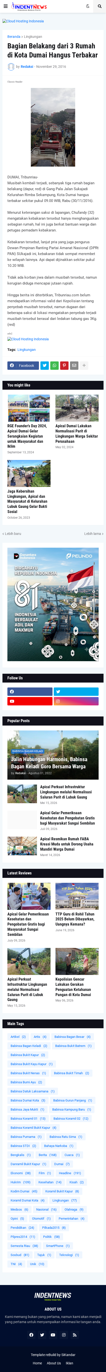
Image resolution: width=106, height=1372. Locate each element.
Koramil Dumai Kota (28, 1200)
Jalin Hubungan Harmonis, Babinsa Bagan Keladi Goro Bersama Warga (49, 763)
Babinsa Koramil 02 (70, 1118)
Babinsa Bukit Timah (71, 1073)
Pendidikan (22, 1227)
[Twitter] (44, 365)
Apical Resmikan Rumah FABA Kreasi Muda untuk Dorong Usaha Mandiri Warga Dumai (66, 844)
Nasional (46, 1209)
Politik (51, 1237)
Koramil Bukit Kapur (62, 1191)
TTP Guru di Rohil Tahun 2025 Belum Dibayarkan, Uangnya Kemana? (74, 919)
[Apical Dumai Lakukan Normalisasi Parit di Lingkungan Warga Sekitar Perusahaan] (77, 408)
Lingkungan (33, 36)
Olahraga (74, 1209)
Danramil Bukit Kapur (28, 1164)
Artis (40, 1037)
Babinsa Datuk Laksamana (33, 1091)
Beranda (13, 36)
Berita (48, 1155)
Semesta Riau (24, 1246)
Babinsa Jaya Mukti (27, 1109)
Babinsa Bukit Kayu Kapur (32, 1064)
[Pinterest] (64, 365)
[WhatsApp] (54, 365)
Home (37, 1363)
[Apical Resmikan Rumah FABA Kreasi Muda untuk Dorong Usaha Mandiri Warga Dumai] (22, 846)
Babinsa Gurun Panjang (72, 1100)
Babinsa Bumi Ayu (26, 1082)
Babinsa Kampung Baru (71, 1109)
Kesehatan (50, 1182)
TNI (16, 1264)
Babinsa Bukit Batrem (73, 1046)
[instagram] (76, 701)
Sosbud (20, 1255)
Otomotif (41, 1218)
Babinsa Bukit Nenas (28, 1073)
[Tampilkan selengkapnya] (84, 365)
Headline (70, 1173)
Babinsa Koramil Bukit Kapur (33, 1127)
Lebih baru (13, 534)
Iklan (69, 1363)
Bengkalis (21, 1155)
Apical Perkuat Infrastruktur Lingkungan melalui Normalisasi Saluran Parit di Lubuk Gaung (66, 792)
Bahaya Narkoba (58, 1146)
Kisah (77, 1182)
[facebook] (30, 691)
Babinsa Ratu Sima (66, 1137)
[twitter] (76, 691)
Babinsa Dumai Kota (28, 1100)
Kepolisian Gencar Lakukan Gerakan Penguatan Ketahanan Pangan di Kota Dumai (73, 987)
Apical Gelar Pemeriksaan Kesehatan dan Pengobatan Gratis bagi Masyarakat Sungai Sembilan (67, 818)
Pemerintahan (72, 1218)
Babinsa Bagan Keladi (29, 1046)
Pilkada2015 (54, 1227)
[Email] (74, 365)
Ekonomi (21, 1173)
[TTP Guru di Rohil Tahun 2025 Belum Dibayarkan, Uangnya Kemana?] (77, 896)
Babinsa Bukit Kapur (28, 1055)
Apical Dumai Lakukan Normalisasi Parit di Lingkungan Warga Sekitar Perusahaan (76, 433)
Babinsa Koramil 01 (28, 1118)
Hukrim (21, 1182)
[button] (5, 6)
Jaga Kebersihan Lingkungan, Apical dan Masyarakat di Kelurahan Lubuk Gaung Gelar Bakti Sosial (27, 501)
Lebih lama (92, 534)
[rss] (75, 1335)
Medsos (19, 1209)
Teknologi (69, 1255)
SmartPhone (58, 1246)
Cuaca (72, 1155)
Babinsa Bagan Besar (72, 1037)
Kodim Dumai (24, 1191)
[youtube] (30, 701)
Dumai (62, 1164)
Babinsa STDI (23, 1146)
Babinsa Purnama (26, 1137)
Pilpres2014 (23, 1237)
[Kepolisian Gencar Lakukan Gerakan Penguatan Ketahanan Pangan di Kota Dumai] (77, 961)
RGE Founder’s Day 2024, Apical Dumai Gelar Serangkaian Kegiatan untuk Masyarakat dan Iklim (27, 436)
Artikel (18, 1037)
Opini (17, 1218)
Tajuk (44, 1255)
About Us (54, 1363)
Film (45, 1173)
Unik (37, 1264)
